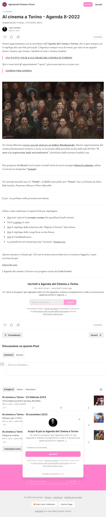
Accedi (98, 4)
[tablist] (13, 355)
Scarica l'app (66, 504)
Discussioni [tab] (31, 389)
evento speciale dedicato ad (37, 145)
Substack (39, 511)
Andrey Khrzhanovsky (63, 145)
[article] (53, 402)
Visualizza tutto (12, 448)
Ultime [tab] (20, 389)
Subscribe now (9, 265)
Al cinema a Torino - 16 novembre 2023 (24, 414)
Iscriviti (88, 4)
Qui (9, 217)
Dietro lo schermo (83, 165)
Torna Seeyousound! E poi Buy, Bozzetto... (22, 400)
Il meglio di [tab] (9, 389)
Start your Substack (45, 504)
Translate (8, 11)
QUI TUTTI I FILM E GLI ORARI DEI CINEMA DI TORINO (39, 58)
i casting (17, 222)
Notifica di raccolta (73, 497)
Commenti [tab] (8, 355)
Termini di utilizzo (51, 460)
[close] (79, 419)
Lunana (32, 169)
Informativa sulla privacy (53, 466)
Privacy (48, 497)
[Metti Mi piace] (5, 37)
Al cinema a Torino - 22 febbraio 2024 (24, 397)
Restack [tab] (19, 355)
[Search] (101, 389)
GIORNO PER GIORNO (19, 71)
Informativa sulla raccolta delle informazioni (51, 463)
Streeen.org (59, 242)
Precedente (14, 335)
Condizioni (58, 497)
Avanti (94, 335)
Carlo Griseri (15, 28)
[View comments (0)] (11, 37)
